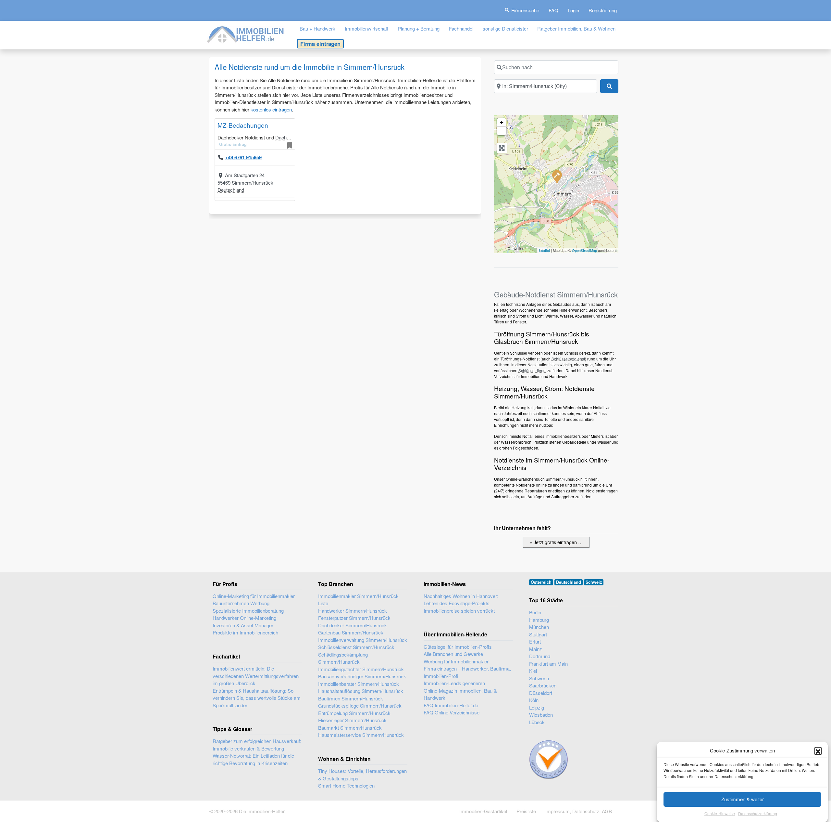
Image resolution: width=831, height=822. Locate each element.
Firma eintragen (320, 43)
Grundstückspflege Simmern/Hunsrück (360, 705)
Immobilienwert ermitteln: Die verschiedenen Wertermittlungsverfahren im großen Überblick (256, 675)
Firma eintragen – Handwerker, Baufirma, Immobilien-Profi (467, 672)
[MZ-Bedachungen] (557, 176)
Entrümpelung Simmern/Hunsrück (354, 713)
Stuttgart (538, 634)
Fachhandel (461, 28)
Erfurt (535, 641)
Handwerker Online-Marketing (244, 617)
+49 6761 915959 (243, 157)
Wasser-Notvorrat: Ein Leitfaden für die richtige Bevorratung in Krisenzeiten (253, 759)
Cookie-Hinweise (719, 813)
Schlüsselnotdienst (568, 358)
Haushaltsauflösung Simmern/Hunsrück (360, 690)
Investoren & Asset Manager (243, 625)
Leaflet (544, 250)
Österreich (541, 582)
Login (573, 10)
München (539, 626)
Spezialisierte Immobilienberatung (248, 610)
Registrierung (603, 10)
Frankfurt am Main (548, 663)
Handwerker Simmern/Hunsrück (352, 610)
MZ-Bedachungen (242, 125)
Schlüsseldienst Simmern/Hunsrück (356, 647)
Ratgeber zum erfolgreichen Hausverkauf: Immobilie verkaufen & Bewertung (257, 744)
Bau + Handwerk (317, 28)
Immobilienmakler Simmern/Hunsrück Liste (358, 600)
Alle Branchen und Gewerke (453, 653)
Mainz (535, 649)
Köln (534, 700)
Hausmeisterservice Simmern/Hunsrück (361, 734)
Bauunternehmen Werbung (241, 603)
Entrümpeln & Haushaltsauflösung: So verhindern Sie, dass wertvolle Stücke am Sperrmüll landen (257, 698)
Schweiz (594, 582)
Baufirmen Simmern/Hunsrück (350, 698)
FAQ (553, 10)
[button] (818, 750)
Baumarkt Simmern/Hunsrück (350, 727)
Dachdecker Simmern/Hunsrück (352, 625)
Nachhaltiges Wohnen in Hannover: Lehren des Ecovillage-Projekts (461, 600)
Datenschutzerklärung (757, 813)
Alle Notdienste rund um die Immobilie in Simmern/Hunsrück (309, 66)
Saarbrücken (542, 685)
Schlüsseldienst (532, 370)
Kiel (533, 670)
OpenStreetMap (584, 250)
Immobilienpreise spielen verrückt (459, 610)
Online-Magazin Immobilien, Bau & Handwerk (460, 694)
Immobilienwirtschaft (366, 28)
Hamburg (539, 619)
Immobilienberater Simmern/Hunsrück (358, 683)
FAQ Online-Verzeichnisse (451, 712)
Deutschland (230, 189)
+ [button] (501, 122)
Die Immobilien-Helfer (262, 811)
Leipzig (536, 707)
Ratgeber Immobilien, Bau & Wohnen (576, 28)
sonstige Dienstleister (505, 28)
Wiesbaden (541, 714)
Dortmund (539, 656)
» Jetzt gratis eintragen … (556, 542)
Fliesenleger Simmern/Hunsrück (352, 720)
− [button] (501, 130)
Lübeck (537, 722)
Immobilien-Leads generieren (454, 683)
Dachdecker (288, 137)
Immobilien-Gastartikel (483, 811)
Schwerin (539, 678)
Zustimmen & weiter (742, 799)
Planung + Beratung (419, 28)
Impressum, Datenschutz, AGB (578, 811)
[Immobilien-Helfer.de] (246, 33)
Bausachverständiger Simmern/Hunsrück (362, 676)
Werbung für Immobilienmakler (456, 661)
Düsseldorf (540, 692)
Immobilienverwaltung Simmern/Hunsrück (362, 639)
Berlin (535, 612)
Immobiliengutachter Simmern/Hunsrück (361, 669)
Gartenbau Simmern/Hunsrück (350, 632)
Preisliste (526, 811)
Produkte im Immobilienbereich (245, 632)
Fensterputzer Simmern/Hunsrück (354, 617)
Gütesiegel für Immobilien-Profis (458, 646)
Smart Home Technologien (346, 785)
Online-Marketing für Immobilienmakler (254, 596)
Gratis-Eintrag (233, 144)
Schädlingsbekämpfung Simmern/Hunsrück (343, 658)
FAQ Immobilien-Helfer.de (451, 705)
